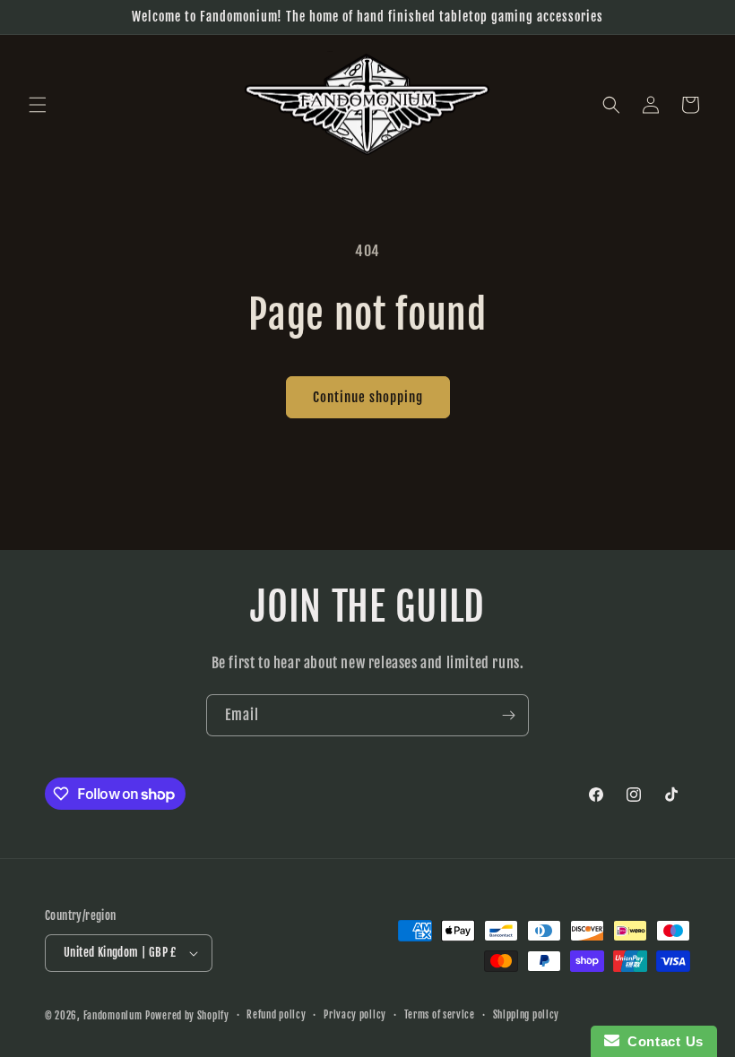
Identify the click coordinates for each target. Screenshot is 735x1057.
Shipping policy (526, 1015)
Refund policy (276, 1015)
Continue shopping (368, 397)
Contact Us (661, 1041)
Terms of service (439, 1015)
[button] (37, 105)
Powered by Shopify (187, 1016)
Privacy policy (355, 1015)
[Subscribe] (508, 715)
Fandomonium (113, 1016)
